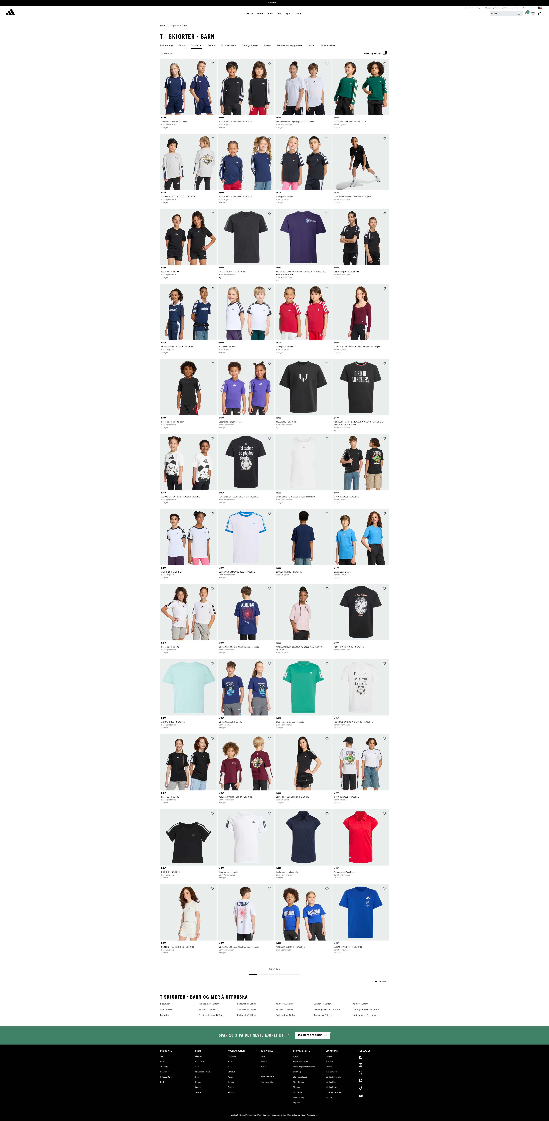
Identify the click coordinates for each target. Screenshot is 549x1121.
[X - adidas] (373, 1073)
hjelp (478, 8)
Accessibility (312, 1115)
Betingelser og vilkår (296, 1115)
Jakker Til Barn (360, 1004)
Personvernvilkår (278, 1115)
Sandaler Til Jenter (246, 1004)
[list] (274, 45)
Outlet (299, 14)
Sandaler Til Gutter (246, 1009)
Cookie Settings (238, 1115)
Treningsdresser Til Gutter (327, 1009)
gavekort (505, 8)
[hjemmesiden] (10, 12)
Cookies (266, 1115)
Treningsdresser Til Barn (211, 1015)
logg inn (533, 8)
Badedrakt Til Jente (324, 1015)
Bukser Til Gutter (207, 1009)
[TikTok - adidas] (373, 1088)
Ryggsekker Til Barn (209, 1004)
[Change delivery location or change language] (540, 8)
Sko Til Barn (166, 1009)
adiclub (525, 8)
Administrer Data (253, 1115)
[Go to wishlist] (533, 13)
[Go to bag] (539, 13)
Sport (288, 14)
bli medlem (515, 8)
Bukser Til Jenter (284, 1009)
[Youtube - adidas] (373, 1096)
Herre (250, 14)
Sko (279, 14)
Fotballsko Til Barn (246, 1015)
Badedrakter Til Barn (286, 1015)
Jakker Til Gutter (322, 1004)
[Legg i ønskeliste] (212, 64)
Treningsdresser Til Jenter (366, 1009)
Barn (270, 14)
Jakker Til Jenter (284, 1004)
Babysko (164, 1015)
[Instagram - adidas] (373, 1065)
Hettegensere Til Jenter (364, 1015)
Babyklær (165, 1004)
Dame (260, 14)
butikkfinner (469, 8)
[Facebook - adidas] (373, 1058)
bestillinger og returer (491, 8)
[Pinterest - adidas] (373, 1081)
